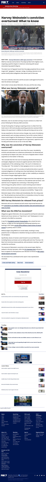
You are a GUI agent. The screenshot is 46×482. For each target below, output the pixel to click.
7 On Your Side (39, 418)
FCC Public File (4, 444)
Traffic (2, 417)
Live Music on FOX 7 (17, 420)
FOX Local (27, 414)
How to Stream (27, 415)
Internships (3, 441)
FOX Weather (15, 443)
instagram (39, 475)
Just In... (3, 294)
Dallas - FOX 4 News (40, 434)
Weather (15, 432)
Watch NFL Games (5, 453)
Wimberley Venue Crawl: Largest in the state (9, 389)
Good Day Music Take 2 (28, 426)
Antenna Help (4, 447)
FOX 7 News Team (5, 438)
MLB (25, 436)
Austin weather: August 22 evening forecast (9, 373)
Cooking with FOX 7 (17, 418)
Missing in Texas (39, 424)
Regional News (40, 432)
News (2, 414)
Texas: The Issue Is (39, 421)
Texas (2, 418)
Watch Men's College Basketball (5, 463)
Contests (14, 423)
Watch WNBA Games (5, 467)
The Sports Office (27, 420)
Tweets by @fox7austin (5, 408)
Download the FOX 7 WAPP (17, 437)
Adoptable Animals (16, 421)
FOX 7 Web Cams (16, 441)
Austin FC (26, 435)
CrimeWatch (38, 417)
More (29, 2)
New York (20, 262)
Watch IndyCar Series (5, 461)
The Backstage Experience (27, 429)
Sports (26, 432)
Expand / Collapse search (44, 3)
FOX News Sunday (5, 424)
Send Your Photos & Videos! (17, 440)
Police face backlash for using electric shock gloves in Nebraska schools (15, 318)
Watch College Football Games (4, 455)
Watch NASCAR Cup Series (5, 459)
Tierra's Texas (27, 417)
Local (2, 415)
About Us (3, 432)
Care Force (38, 423)
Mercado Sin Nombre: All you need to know (9, 384)
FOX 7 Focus (38, 420)
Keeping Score (16, 417)
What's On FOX (4, 434)
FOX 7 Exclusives (38, 414)
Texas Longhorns (27, 434)
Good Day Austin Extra (27, 424)
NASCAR (26, 438)
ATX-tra (37, 427)
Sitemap (3, 425)
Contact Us (3, 435)
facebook (35, 475)
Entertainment (29, 262)
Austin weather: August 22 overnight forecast (10, 368)
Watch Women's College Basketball (5, 466)
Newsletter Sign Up (5, 436)
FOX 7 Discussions (39, 426)
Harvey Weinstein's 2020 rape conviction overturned (12, 51)
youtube (42, 475)
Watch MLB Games (5, 457)
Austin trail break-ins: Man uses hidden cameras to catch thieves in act (24, 337)
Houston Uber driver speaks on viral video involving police (12, 301)
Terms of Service (23, 289)
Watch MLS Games (5, 469)
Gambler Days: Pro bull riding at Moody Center (10, 379)
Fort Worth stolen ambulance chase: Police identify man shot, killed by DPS (25, 332)
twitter (37, 475)
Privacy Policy (24, 288)
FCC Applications (4, 445)
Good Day (15, 414)
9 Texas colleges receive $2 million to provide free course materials (23, 347)
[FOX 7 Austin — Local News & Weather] (5, 2)
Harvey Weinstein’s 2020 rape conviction (20, 59)
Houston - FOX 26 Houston (39, 436)
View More (41, 294)
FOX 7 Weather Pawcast (16, 434)
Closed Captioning (4, 442)
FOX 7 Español (27, 418)
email (44, 475)
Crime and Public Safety (18, 24)
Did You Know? (16, 444)
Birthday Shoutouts (16, 415)
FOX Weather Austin (28, 421)
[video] (42, 369)
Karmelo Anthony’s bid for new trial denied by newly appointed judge (14, 296)
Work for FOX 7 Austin (5, 439)
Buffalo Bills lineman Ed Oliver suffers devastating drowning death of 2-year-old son (17, 307)
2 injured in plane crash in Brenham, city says (10, 312)
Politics (2, 420)
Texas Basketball (27, 439)
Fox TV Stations (10, 24)
